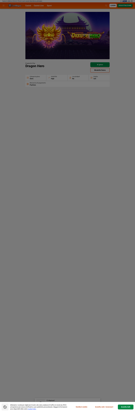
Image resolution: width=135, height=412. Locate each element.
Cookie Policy (32, 409)
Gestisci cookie (81, 407)
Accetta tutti (125, 407)
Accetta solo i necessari (104, 407)
